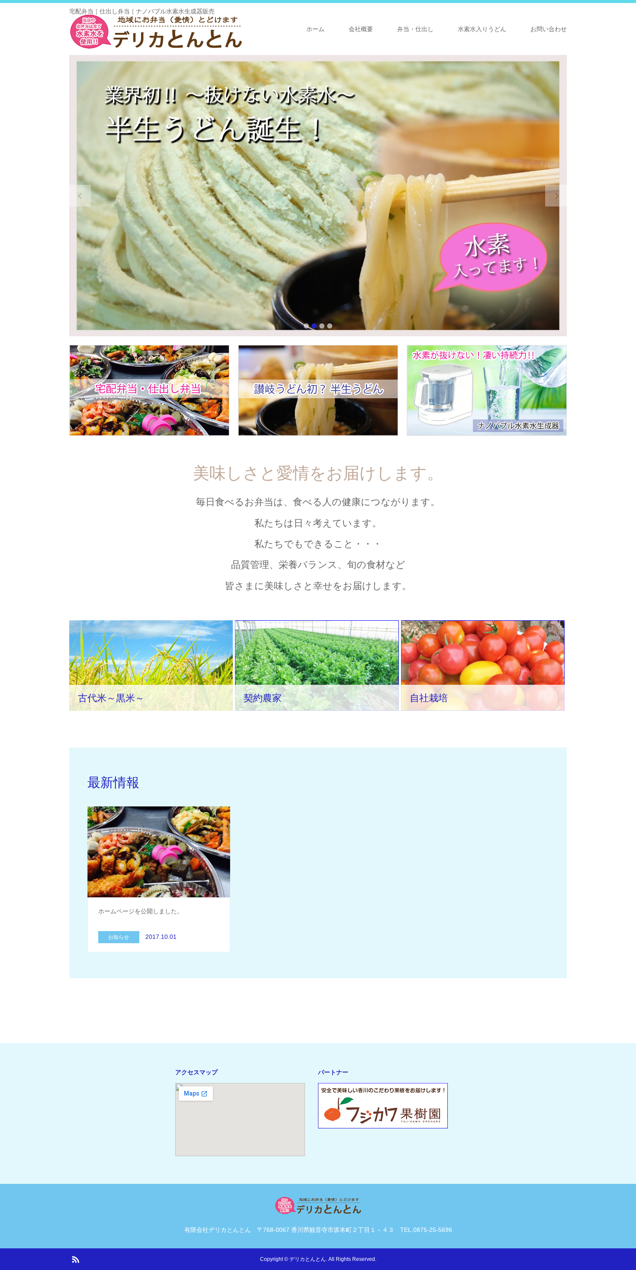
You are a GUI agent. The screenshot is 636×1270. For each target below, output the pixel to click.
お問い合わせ (548, 29)
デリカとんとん (307, 1259)
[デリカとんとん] (155, 31)
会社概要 (361, 29)
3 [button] (321, 326)
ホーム (315, 29)
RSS (75, 1259)
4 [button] (329, 326)
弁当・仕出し (415, 29)
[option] (318, 195)
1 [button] (306, 326)
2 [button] (314, 326)
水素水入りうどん (482, 29)
